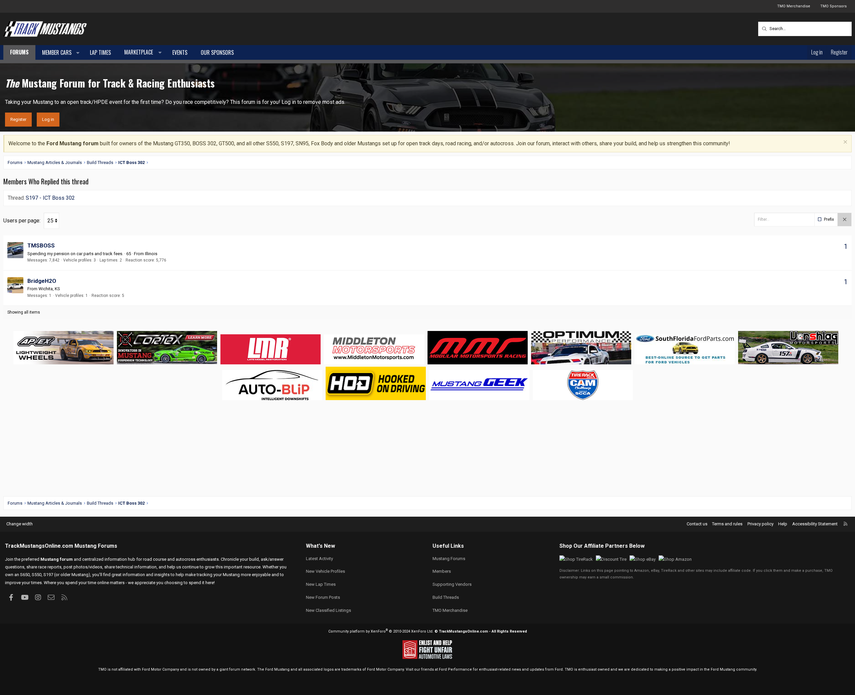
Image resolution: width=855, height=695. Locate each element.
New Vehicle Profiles (325, 571)
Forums (19, 52)
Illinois (151, 253)
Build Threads (446, 597)
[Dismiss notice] (844, 142)
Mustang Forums (95, 546)
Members (442, 571)
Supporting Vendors (452, 584)
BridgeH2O (41, 281)
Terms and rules (727, 523)
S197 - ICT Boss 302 (50, 198)
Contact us (697, 523)
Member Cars (56, 52)
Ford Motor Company (160, 669)
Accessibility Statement (815, 523)
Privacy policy (760, 523)
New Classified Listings (328, 610)
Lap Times (100, 52)
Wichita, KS (49, 288)
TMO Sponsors (833, 6)
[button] (77, 53)
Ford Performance (455, 669)
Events (179, 52)
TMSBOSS (41, 245)
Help (782, 523)
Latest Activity (319, 558)
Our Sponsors (217, 52)
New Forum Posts (323, 597)
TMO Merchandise (793, 6)
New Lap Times (321, 584)
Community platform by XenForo (381, 631)
